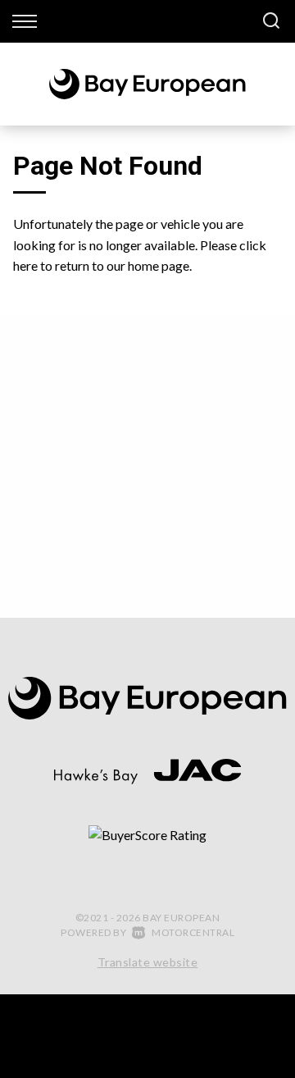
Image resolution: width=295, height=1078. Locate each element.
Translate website (148, 962)
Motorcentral (193, 932)
